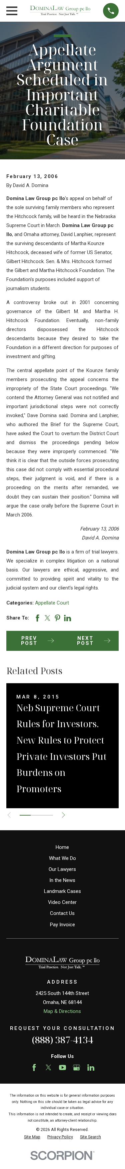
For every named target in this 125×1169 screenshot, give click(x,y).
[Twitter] (48, 1067)
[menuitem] (32, 1137)
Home (62, 847)
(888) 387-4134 (62, 1040)
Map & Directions (62, 1011)
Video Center (62, 902)
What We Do (62, 858)
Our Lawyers (62, 869)
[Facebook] (34, 1067)
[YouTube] (62, 1067)
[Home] (60, 11)
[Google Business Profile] (76, 1067)
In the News (62, 880)
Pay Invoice (62, 925)
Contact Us (62, 913)
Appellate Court (52, 603)
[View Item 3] (47, 815)
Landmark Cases (62, 891)
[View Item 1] (25, 815)
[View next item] (63, 815)
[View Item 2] (36, 815)
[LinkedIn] (90, 1067)
